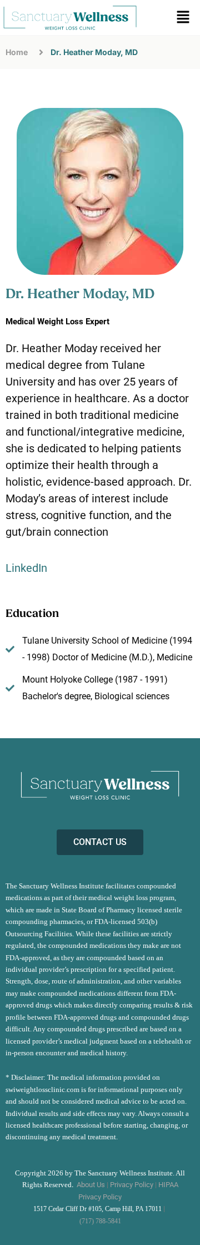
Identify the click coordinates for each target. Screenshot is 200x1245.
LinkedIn (26, 568)
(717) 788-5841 (100, 1221)
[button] (183, 17)
